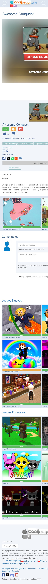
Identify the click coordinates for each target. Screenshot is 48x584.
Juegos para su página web (15, 568)
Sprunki (5, 483)
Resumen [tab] (15, 167)
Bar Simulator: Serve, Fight (11, 406)
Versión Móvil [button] (11, 546)
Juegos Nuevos (12, 300)
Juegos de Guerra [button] (26, 143)
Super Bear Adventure (9, 449)
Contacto (15, 571)
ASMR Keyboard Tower (10, 372)
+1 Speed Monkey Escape (11, 337)
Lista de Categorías (12, 560)
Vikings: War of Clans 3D (11, 229)
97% (5, 129)
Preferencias (33, 568)
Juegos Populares (13, 412)
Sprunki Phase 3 (8, 518)
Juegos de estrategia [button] (10, 143)
